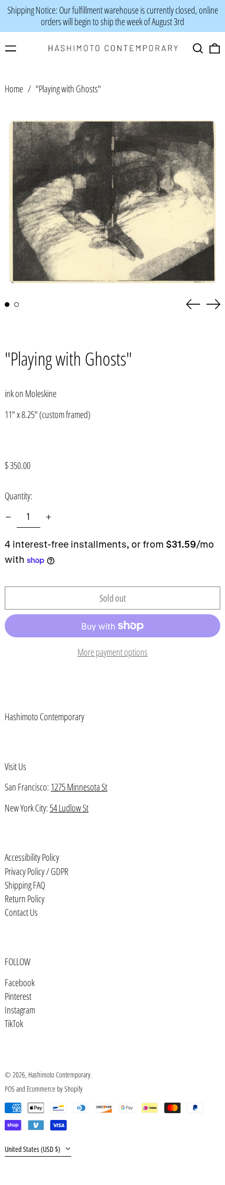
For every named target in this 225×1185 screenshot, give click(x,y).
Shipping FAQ (25, 885)
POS (10, 1089)
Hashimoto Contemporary (44, 716)
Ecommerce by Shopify (55, 1089)
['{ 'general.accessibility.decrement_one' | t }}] (8, 517)
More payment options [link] (112, 652)
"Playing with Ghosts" (68, 88)
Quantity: (18, 495)
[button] (198, 48)
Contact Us (21, 912)
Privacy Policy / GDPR (37, 871)
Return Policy (24, 898)
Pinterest (18, 996)
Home (14, 88)
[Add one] (48, 517)
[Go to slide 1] (7, 304)
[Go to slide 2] (16, 304)
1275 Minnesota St (79, 787)
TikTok (14, 1024)
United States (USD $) (33, 1149)
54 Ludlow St (69, 808)
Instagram (20, 1010)
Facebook (20, 983)
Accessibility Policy (32, 857)
